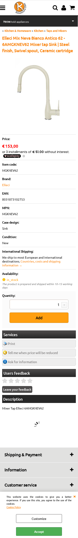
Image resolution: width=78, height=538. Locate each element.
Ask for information (22, 362)
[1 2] (39, 305)
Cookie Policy (13, 507)
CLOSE (74, 496)
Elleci (6, 185)
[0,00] (73, 8)
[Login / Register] (64, 8)
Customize (39, 518)
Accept (39, 531)
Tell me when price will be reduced (33, 353)
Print (11, 343)
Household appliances (16, 21)
